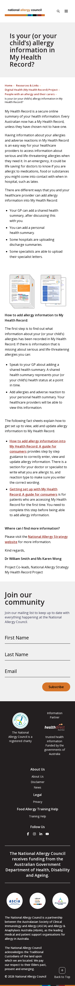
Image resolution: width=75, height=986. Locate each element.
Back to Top (62, 977)
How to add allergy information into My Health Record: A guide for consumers (38, 446)
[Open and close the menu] (66, 11)
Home (8, 85)
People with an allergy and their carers (30, 94)
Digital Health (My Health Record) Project (31, 89)
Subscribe (56, 687)
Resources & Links (27, 85)
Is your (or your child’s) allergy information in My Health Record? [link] (34, 100)
